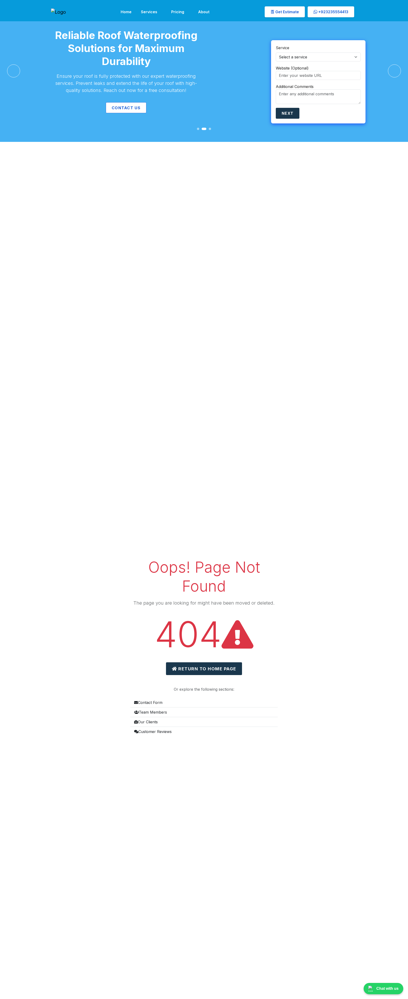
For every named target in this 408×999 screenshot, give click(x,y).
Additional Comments (295, 86)
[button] (13, 71)
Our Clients (148, 722)
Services (149, 11)
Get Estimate (286, 11)
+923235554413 (332, 11)
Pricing (177, 11)
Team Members (153, 712)
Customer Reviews (155, 731)
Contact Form (150, 702)
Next (287, 113)
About (203, 11)
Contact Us (126, 107)
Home (126, 11)
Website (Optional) (292, 68)
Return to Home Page (206, 668)
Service (282, 47)
